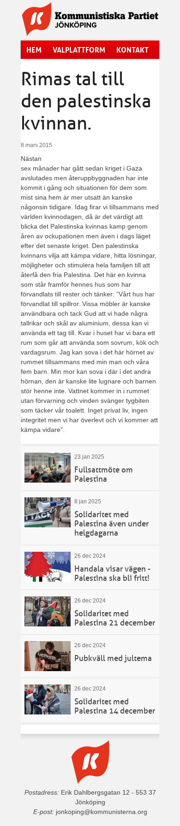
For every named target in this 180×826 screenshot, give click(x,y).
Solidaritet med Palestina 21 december (114, 618)
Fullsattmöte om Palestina (103, 474)
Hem (34, 50)
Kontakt (132, 50)
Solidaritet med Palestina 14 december (114, 706)
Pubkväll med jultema (113, 658)
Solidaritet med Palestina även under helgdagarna (111, 524)
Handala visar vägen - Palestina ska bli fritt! (112, 573)
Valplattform (79, 50)
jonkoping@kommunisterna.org (101, 811)
